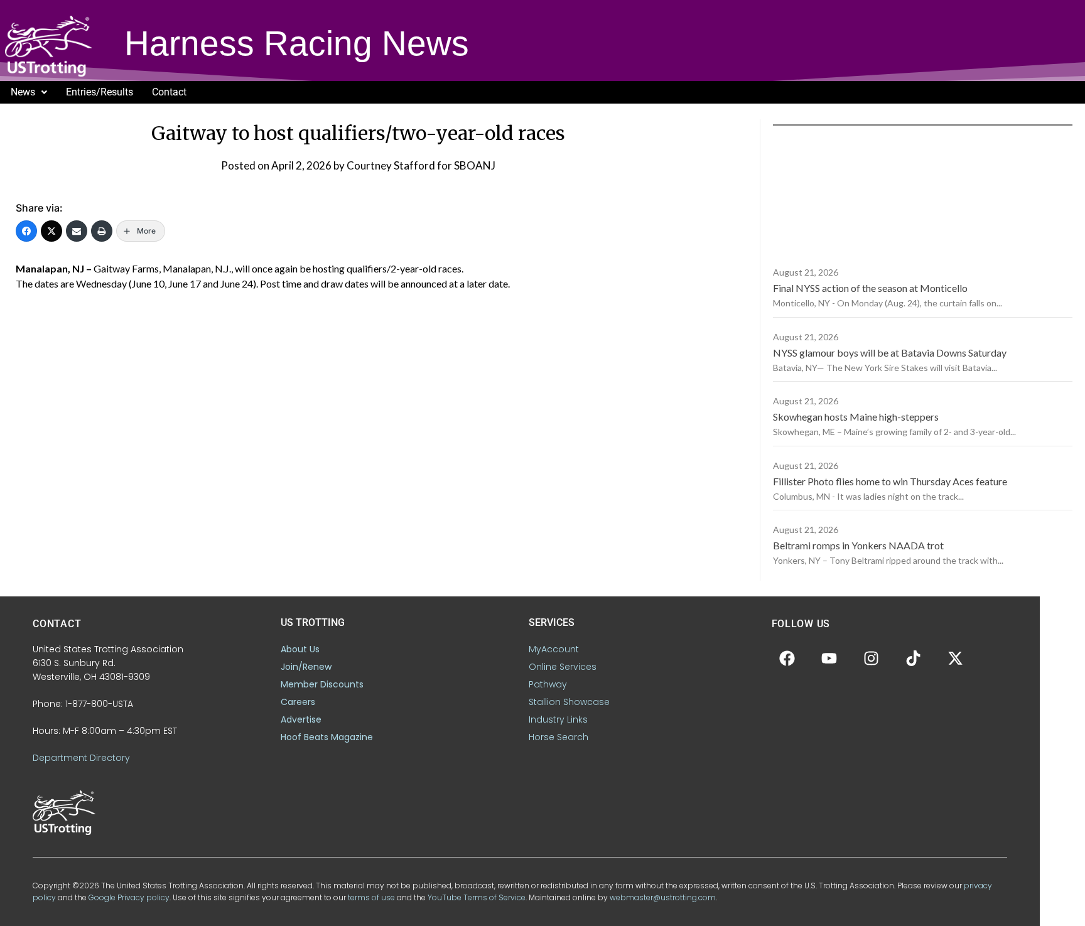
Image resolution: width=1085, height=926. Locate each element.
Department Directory (81, 757)
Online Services (562, 666)
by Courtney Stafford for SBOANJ (414, 165)
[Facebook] (26, 231)
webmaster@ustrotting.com (663, 897)
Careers (298, 702)
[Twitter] (51, 231)
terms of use (371, 897)
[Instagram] (871, 658)
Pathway (548, 684)
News (23, 92)
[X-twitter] (955, 658)
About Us (300, 649)
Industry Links (558, 719)
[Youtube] (829, 658)
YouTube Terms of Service (477, 897)
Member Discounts (322, 684)
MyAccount (554, 649)
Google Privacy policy (129, 897)
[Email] (76, 231)
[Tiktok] (913, 658)
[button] (29, 92)
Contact (169, 92)
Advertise (301, 719)
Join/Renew (306, 666)
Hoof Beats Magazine (327, 737)
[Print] (101, 231)
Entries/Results (99, 92)
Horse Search (558, 737)
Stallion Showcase (569, 702)
